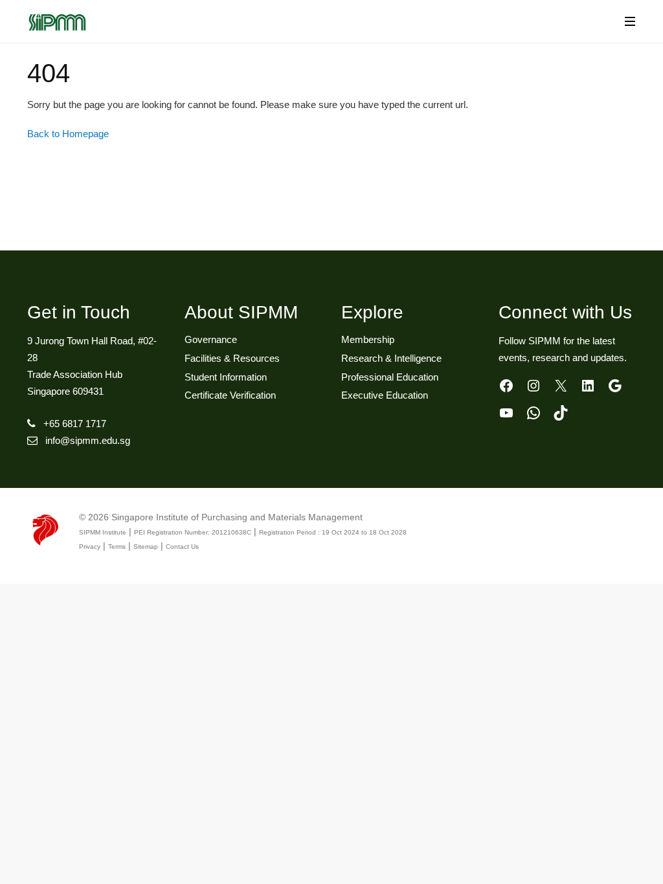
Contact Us (182, 546)
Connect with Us (565, 312)
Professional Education (389, 376)
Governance (211, 339)
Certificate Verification (230, 395)
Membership (367, 339)
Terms (117, 546)
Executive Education (384, 395)
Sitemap (145, 546)
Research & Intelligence (391, 358)
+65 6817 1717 (74, 423)
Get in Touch (78, 312)
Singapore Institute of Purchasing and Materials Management (237, 517)
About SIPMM (241, 312)
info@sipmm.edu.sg (87, 440)
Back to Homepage (68, 133)
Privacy (89, 546)
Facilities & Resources (232, 358)
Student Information (226, 376)
